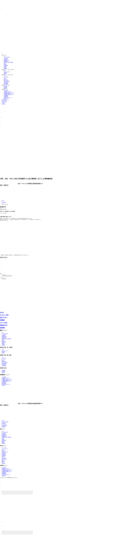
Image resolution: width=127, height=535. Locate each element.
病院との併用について (8, 97)
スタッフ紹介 (4, 100)
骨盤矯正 (5, 68)
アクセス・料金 (4, 315)
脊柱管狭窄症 (4, 363)
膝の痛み (5, 88)
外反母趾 (5, 86)
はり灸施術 (6, 58)
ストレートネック (7, 71)
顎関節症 (5, 72)
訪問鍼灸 (2, 320)
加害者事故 (6, 95)
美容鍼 (5, 64)
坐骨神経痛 (4, 361)
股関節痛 (5, 87)
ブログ (3, 102)
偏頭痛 (5, 73)
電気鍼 (5, 67)
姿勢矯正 (5, 59)
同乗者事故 (6, 96)
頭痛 (5, 70)
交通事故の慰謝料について (8, 94)
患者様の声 (4, 202)
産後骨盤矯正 (6, 60)
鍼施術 (5, 66)
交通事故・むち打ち (7, 91)
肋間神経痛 (6, 84)
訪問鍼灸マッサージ (5, 99)
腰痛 (3, 360)
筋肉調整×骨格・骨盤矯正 (8, 62)
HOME (3, 200)
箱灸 (5, 63)
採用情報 (3, 103)
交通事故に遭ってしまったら (9, 92)
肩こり (5, 75)
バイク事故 (6, 90)
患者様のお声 (4, 101)
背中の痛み (6, 83)
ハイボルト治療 (7, 57)
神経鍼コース (6, 61)
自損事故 (5, 98)
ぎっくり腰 (6, 76)
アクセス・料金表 (5, 421)
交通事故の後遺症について (8, 93)
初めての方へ (3, 317)
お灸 (5, 56)
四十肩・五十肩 (5, 362)
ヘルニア (5, 77)
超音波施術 (6, 65)
